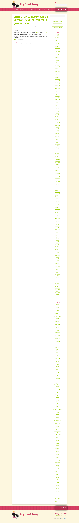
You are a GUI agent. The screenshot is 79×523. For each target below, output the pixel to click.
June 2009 (57, 295)
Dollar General (57, 356)
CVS (57, 344)
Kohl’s (57, 406)
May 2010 (57, 278)
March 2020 (57, 96)
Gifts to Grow (57, 378)
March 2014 (57, 207)
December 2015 (57, 175)
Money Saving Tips (57, 418)
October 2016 (57, 159)
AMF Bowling (57, 308)
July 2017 (57, 145)
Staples (57, 465)
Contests (57, 329)
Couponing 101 (57, 338)
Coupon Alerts (57, 332)
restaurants (57, 448)
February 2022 (57, 65)
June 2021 (57, 74)
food (57, 375)
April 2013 (57, 224)
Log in (57, 496)
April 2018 (57, 131)
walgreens (57, 488)
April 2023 (57, 55)
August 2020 (57, 88)
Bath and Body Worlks (57, 316)
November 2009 (57, 288)
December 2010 (57, 267)
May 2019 (57, 111)
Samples (57, 454)
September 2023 (57, 49)
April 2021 (57, 76)
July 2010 (57, 275)
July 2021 (57, 72)
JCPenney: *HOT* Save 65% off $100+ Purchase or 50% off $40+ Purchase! (36, 51)
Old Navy (57, 424)
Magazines (57, 415)
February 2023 (57, 58)
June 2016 (57, 165)
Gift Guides (26, 9)
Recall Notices (57, 442)
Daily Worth (57, 347)
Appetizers (57, 312)
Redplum (57, 445)
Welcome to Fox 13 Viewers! (57, 21)
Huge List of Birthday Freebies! (57, 24)
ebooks (57, 361)
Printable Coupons (57, 434)
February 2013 (57, 227)
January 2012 (57, 247)
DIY (57, 355)
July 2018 (57, 127)
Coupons (21, 9)
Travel (57, 482)
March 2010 (57, 281)
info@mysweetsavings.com (61, 2)
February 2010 (57, 283)
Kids (57, 403)
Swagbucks (57, 474)
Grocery (57, 383)
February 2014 (57, 209)
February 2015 (57, 190)
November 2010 (57, 269)
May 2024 (57, 45)
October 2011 (57, 252)
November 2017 (57, 139)
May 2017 (57, 148)
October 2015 (57, 178)
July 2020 (57, 89)
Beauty (57, 318)
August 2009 (57, 292)
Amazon (57, 304)
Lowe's (57, 412)
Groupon (57, 386)
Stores (32, 9)
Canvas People (57, 325)
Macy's (57, 414)
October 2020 (57, 85)
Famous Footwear (57, 370)
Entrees (57, 364)
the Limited (57, 477)
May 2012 (57, 241)
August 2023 (57, 51)
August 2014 (57, 199)
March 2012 (57, 244)
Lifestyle (57, 411)
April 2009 (57, 298)
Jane (57, 395)
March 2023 (57, 57)
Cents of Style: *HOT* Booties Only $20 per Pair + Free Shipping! (25, 49)
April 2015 (57, 187)
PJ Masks (57, 429)
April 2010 (57, 280)
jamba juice (57, 394)
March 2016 (57, 170)
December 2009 (57, 286)
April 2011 (57, 261)
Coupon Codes (57, 333)
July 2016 (57, 164)
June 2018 (57, 128)
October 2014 (57, 196)
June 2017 (57, 147)
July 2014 (57, 201)
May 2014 (57, 204)
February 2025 (57, 37)
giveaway (57, 380)
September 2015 (57, 179)
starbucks (57, 466)
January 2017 (57, 155)
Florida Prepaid (57, 373)
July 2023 (57, 52)
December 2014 (57, 193)
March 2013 (57, 226)
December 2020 (57, 82)
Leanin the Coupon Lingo (57, 407)
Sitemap (29, 518)
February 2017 (57, 153)
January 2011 (57, 266)
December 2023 (57, 48)
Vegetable (57, 485)
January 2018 (57, 136)
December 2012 (57, 230)
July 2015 (57, 182)
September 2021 (57, 69)
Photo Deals (57, 428)
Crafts (57, 342)
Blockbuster (57, 322)
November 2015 (57, 176)
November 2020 (57, 83)
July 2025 (57, 35)
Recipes (40, 9)
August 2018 (57, 125)
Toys (57, 479)
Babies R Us (57, 313)
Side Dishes (57, 459)
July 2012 (57, 238)
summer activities (57, 471)
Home (14, 9)
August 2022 (57, 62)
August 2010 (57, 274)
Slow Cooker (57, 460)
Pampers (57, 426)
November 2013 (57, 213)
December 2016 (57, 156)
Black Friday (57, 321)
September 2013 (57, 216)
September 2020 (57, 86)
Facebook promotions (57, 367)
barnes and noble (57, 315)
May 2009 (57, 297)
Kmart (57, 404)
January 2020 (57, 99)
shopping (57, 457)
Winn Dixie (57, 491)
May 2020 (57, 93)
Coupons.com (57, 341)
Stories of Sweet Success (57, 469)
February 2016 (57, 172)
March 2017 (57, 151)
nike (57, 421)
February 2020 (57, 97)
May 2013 (57, 223)
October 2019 (57, 103)
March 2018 (57, 133)
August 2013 (57, 218)
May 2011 (57, 260)
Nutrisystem (57, 423)
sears (57, 455)
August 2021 (57, 71)
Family (57, 369)
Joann (57, 401)
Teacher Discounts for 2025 (57, 23)
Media (45, 9)
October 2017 (57, 141)
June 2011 (57, 258)
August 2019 (57, 106)
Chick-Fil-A (57, 327)
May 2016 (57, 167)
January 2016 (57, 173)
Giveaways (57, 381)
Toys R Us (57, 480)
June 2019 (57, 110)
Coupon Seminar (57, 336)
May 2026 (57, 34)
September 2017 (57, 142)
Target (57, 476)
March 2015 (57, 189)
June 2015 (57, 184)
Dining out (57, 353)
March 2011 (57, 263)
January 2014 (57, 210)
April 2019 (57, 113)
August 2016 (57, 162)
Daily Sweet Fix (57, 346)
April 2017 (57, 150)
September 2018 (57, 124)
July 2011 (57, 257)
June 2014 (57, 202)
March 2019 (57, 114)
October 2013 (57, 215)
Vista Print (57, 486)
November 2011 (57, 250)
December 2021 (57, 66)
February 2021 (57, 79)
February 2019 (57, 116)
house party (57, 390)
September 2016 (57, 161)
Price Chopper (57, 432)
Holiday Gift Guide (57, 387)
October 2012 (57, 233)
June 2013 (57, 221)
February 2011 (57, 264)
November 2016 (57, 158)
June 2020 (57, 91)
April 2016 (57, 168)
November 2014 (57, 195)
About (17, 9)
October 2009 (57, 289)
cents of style (29, 46)
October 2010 (57, 271)
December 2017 (57, 137)
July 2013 (57, 219)
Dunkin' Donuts (57, 358)
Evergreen (57, 366)
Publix (57, 437)
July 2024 (57, 43)
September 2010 (57, 272)
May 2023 (57, 54)
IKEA (57, 392)
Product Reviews (57, 435)
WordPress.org (57, 501)
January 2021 (57, 80)
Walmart (57, 490)
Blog (36, 9)
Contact (49, 9)
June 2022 (57, 63)
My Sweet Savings (57, 420)
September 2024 (57, 40)
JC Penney (57, 397)
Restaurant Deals (57, 446)
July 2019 (57, 108)
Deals (57, 349)
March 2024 (57, 46)
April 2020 (57, 94)
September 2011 (57, 254)
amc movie (57, 307)
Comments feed (57, 499)
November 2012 (57, 232)
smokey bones (57, 462)
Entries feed (57, 498)
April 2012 (57, 243)
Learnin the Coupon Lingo (57, 409)
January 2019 (57, 117)
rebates (57, 440)
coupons (57, 339)
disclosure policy (41, 26)
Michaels (57, 417)
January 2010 (57, 285)
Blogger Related (57, 324)
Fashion (57, 372)
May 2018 (57, 130)
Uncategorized (22, 46)
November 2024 (57, 38)
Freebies (57, 377)
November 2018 (57, 120)
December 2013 (57, 212)
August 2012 (57, 237)
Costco (57, 330)
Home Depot (57, 389)
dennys (57, 350)
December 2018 (57, 119)
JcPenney (57, 400)
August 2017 (57, 144)
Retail (57, 449)
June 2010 (57, 277)
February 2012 (57, 246)
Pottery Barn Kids (57, 431)
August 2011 (57, 255)
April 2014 (57, 206)
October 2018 (57, 122)
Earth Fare (57, 360)
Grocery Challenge (57, 384)
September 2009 (57, 291)
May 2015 (57, 185)
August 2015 (57, 181)
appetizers (57, 310)
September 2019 (57, 105)
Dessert (57, 352)
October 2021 (57, 68)
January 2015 (57, 192)
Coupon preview (57, 335)
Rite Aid (57, 452)
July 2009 (57, 294)
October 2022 (57, 60)
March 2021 (57, 77)
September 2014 (57, 198)
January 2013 (57, 229)
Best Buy (57, 319)
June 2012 (57, 240)
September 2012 (57, 235)
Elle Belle (57, 363)
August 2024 (57, 41)
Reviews (57, 451)
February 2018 (57, 134)
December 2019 (57, 100)
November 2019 (57, 102)
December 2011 (57, 249)
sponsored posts (57, 463)
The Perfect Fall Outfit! (57, 28)
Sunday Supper (57, 473)
